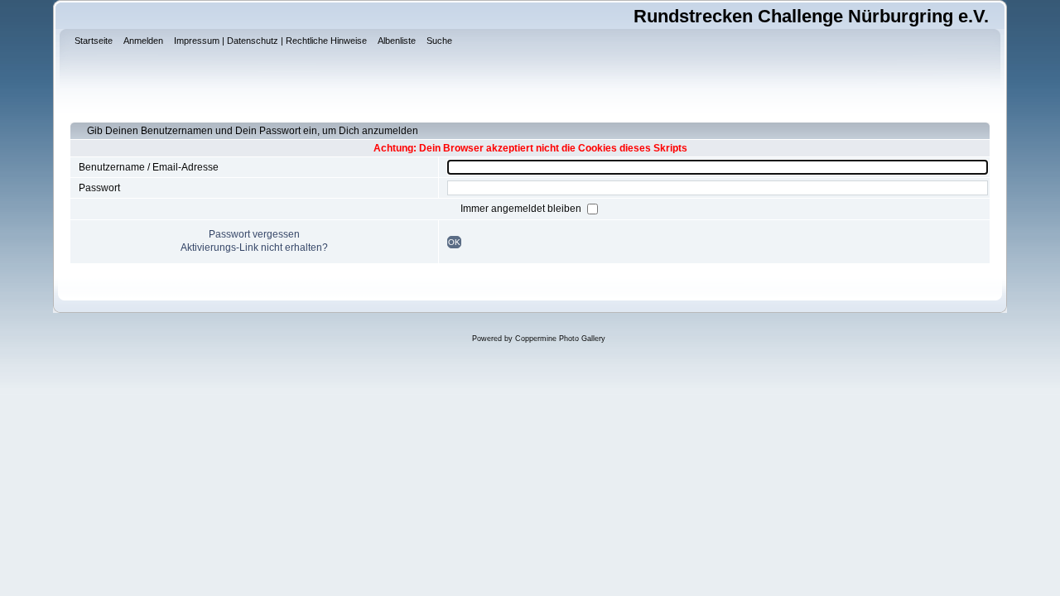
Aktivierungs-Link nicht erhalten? (254, 247)
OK (454, 242)
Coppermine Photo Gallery (560, 338)
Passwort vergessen (254, 234)
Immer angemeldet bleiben (522, 208)
